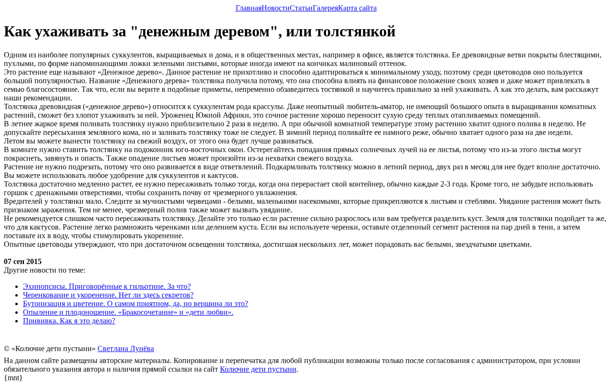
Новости (276, 8)
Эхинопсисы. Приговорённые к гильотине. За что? (107, 286)
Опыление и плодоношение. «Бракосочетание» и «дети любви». (128, 312)
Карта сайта (357, 8)
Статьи (301, 8)
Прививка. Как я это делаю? (69, 321)
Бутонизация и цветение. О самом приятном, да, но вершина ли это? (135, 303)
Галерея (325, 8)
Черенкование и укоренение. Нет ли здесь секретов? (108, 295)
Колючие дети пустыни (258, 369)
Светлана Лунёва (126, 348)
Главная (249, 8)
